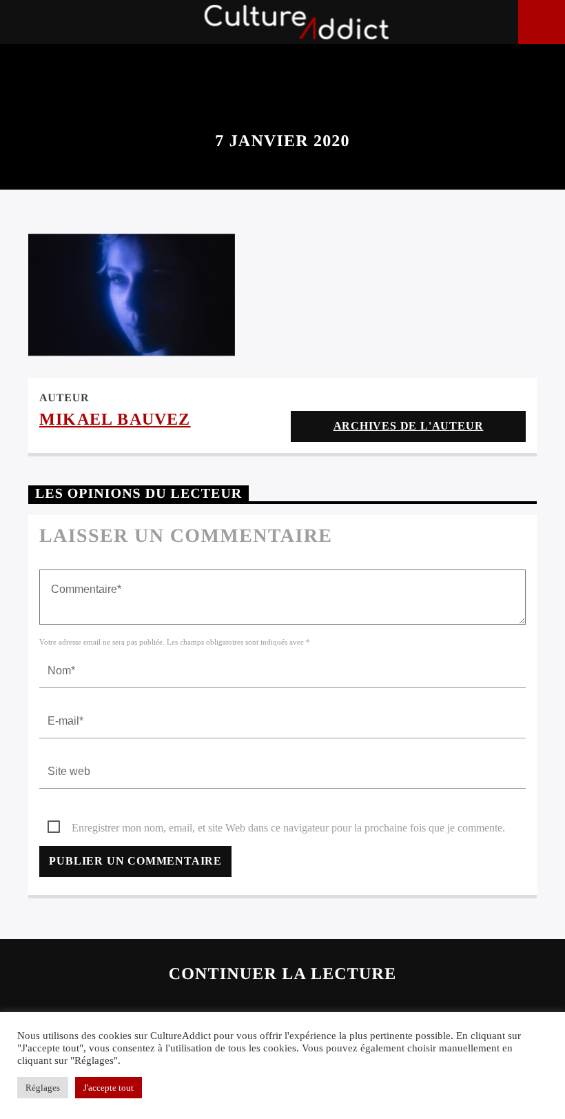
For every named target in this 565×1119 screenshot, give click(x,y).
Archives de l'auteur (408, 426)
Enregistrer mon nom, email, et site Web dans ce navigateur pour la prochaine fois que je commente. (288, 828)
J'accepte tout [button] (108, 1087)
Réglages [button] (42, 1087)
